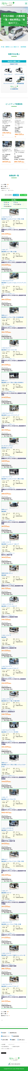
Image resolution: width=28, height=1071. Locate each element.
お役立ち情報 (5, 1039)
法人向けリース (6, 1036)
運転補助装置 (20, 83)
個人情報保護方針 (5, 1046)
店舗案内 (13, 1039)
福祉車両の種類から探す (14, 61)
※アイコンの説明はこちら (9, 228)
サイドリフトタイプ (9, 83)
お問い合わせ (22, 1039)
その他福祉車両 (14, 89)
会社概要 (3, 1044)
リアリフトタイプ (19, 74)
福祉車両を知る (13, 1032)
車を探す (4, 1032)
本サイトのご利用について (7, 1048)
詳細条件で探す (14, 64)
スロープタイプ (8, 74)
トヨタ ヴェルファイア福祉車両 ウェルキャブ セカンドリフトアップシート (13, 282)
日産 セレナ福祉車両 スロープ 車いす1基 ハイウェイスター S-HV (13, 764)
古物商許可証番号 (16, 1046)
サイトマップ (11, 1044)
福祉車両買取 (16, 1036)
